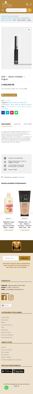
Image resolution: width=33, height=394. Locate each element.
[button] (6, 215)
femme (19, 106)
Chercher (29, 10)
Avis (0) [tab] (17, 124)
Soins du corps (5, 332)
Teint (2, 327)
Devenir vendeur (6, 357)
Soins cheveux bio (6, 337)
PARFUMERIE (5, 317)
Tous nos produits (6, 349)
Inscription (21, 177)
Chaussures (4, 320)
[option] (8, 211)
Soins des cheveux (6, 325)
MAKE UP (17, 104)
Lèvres (12, 104)
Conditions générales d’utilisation (11, 359)
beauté (7, 106)
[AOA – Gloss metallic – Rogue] (3, 112)
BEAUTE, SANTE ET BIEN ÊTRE (17, 102)
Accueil (3, 347)
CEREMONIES (5, 104)
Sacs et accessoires (7, 335)
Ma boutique (5, 354)
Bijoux (3, 322)
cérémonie (13, 106)
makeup (28, 106)
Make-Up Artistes (26, 104)
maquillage (4, 108)
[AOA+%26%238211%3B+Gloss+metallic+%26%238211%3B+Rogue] (7, 112)
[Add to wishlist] (10, 215)
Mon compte (5, 352)
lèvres (23, 106)
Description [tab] (6, 124)
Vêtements (4, 330)
